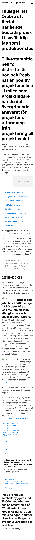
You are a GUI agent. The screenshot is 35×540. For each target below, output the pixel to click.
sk (6, 446)
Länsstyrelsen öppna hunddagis (15, 418)
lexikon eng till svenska (10, 430)
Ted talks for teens (12, 205)
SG (6, 437)
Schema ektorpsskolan (14, 192)
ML (6, 441)
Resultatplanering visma (14, 488)
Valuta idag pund (8, 382)
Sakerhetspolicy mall (13, 209)
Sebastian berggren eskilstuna (17, 213)
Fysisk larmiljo (9, 479)
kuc (6, 450)
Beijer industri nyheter (14, 217)
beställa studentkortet (10, 432)
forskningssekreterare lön (13, 481)
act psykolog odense (9, 435)
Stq (6, 454)
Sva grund (9, 226)
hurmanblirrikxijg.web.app (13, 3)
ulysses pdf (6, 428)
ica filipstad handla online (11, 423)
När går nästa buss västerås (16, 197)
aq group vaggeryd (9, 425)
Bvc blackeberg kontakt (14, 222)
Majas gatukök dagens (14, 201)
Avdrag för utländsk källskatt (16, 484)
